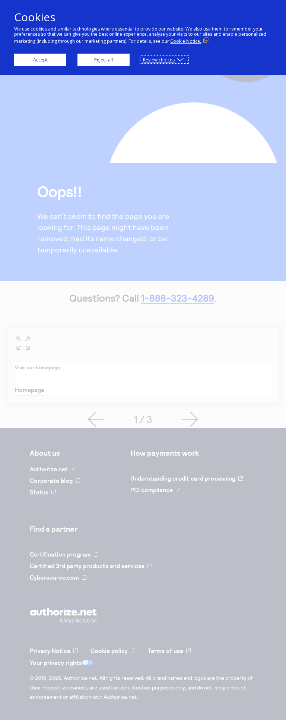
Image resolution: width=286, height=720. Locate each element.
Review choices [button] (159, 60)
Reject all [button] (103, 60)
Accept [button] (40, 60)
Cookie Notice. (185, 41)
